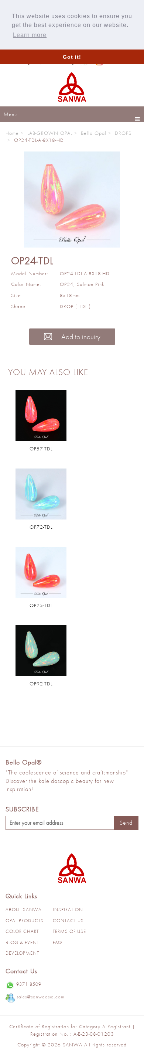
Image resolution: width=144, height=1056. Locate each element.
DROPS (123, 133)
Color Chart (22, 931)
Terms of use (69, 931)
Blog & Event (22, 942)
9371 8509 (28, 984)
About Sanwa (24, 909)
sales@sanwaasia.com (40, 996)
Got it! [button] (72, 57)
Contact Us (68, 920)
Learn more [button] (30, 35)
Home (12, 133)
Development (22, 953)
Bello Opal (93, 133)
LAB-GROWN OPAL (49, 133)
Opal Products (25, 920)
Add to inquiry (79, 336)
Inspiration (68, 909)
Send (126, 822)
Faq (57, 942)
